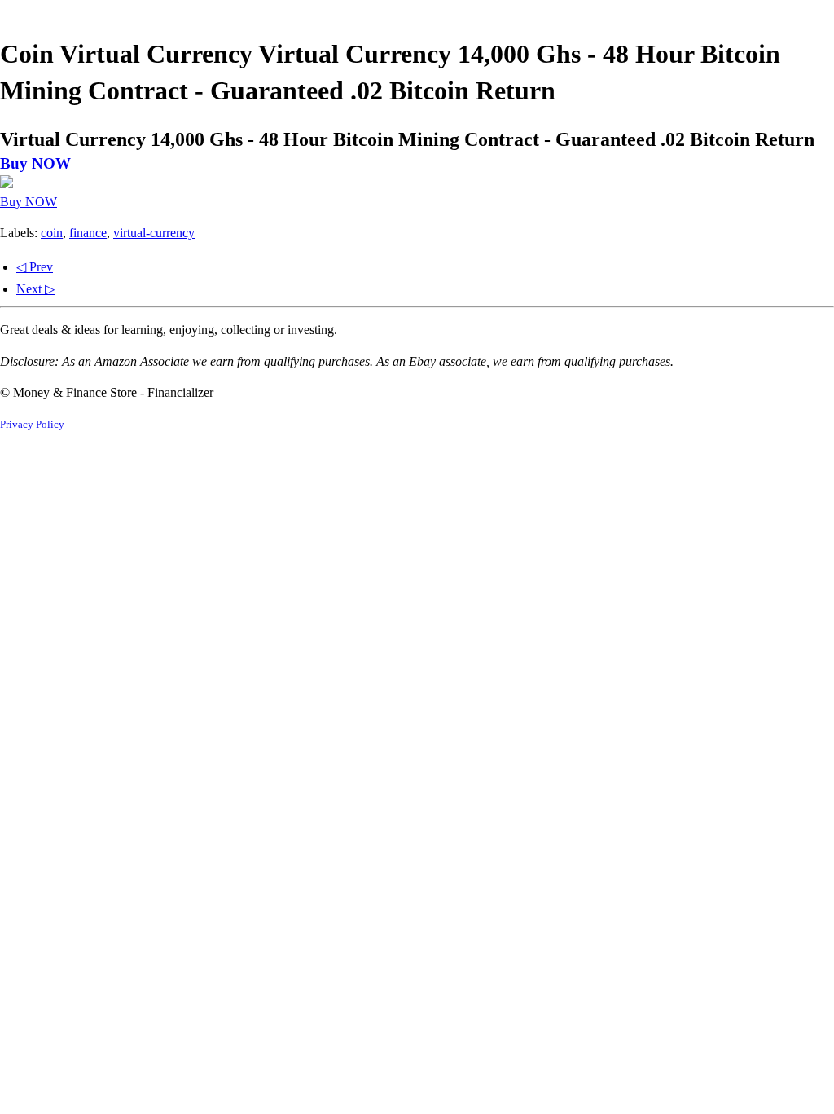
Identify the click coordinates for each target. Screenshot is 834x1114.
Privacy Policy (32, 424)
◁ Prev (34, 267)
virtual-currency (154, 233)
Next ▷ (35, 289)
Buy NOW (35, 163)
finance (88, 233)
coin (52, 233)
